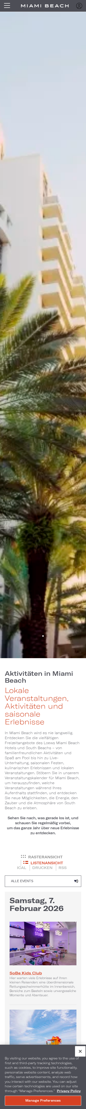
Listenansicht (47, 863)
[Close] (80, 1051)
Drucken (42, 867)
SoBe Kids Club (26, 973)
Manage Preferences (43, 1100)
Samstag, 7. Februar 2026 (37, 904)
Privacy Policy (69, 1091)
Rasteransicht (45, 857)
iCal (21, 867)
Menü (8, 6)
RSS (63, 867)
